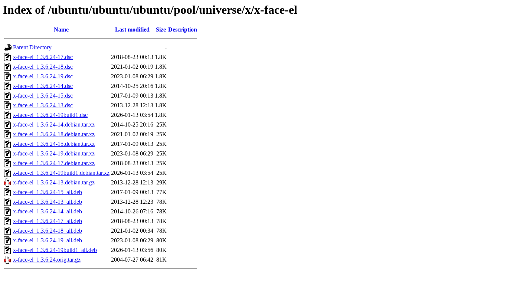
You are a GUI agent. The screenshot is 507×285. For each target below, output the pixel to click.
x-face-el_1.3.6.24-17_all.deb (47, 221)
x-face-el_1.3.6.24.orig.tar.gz (47, 259)
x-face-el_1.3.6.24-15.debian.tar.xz (54, 144)
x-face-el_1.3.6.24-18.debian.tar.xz (54, 134)
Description (182, 29)
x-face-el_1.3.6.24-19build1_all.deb (55, 250)
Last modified (132, 29)
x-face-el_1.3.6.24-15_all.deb (47, 192)
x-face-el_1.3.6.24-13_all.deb (47, 202)
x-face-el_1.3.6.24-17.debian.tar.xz (54, 163)
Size (161, 29)
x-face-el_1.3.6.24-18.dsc (43, 66)
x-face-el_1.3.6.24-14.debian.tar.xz (54, 124)
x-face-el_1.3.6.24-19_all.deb (47, 240)
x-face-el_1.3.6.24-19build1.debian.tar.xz (61, 173)
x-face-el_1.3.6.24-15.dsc (43, 95)
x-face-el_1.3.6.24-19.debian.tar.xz (54, 153)
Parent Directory (32, 47)
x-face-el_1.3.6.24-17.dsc (43, 57)
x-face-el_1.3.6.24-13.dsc (43, 105)
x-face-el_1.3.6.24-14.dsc (43, 86)
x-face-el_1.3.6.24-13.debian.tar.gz (54, 182)
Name (61, 29)
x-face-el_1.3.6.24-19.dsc (43, 76)
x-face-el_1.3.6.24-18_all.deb (47, 230)
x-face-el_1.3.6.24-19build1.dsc (50, 115)
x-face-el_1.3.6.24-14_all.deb (47, 211)
